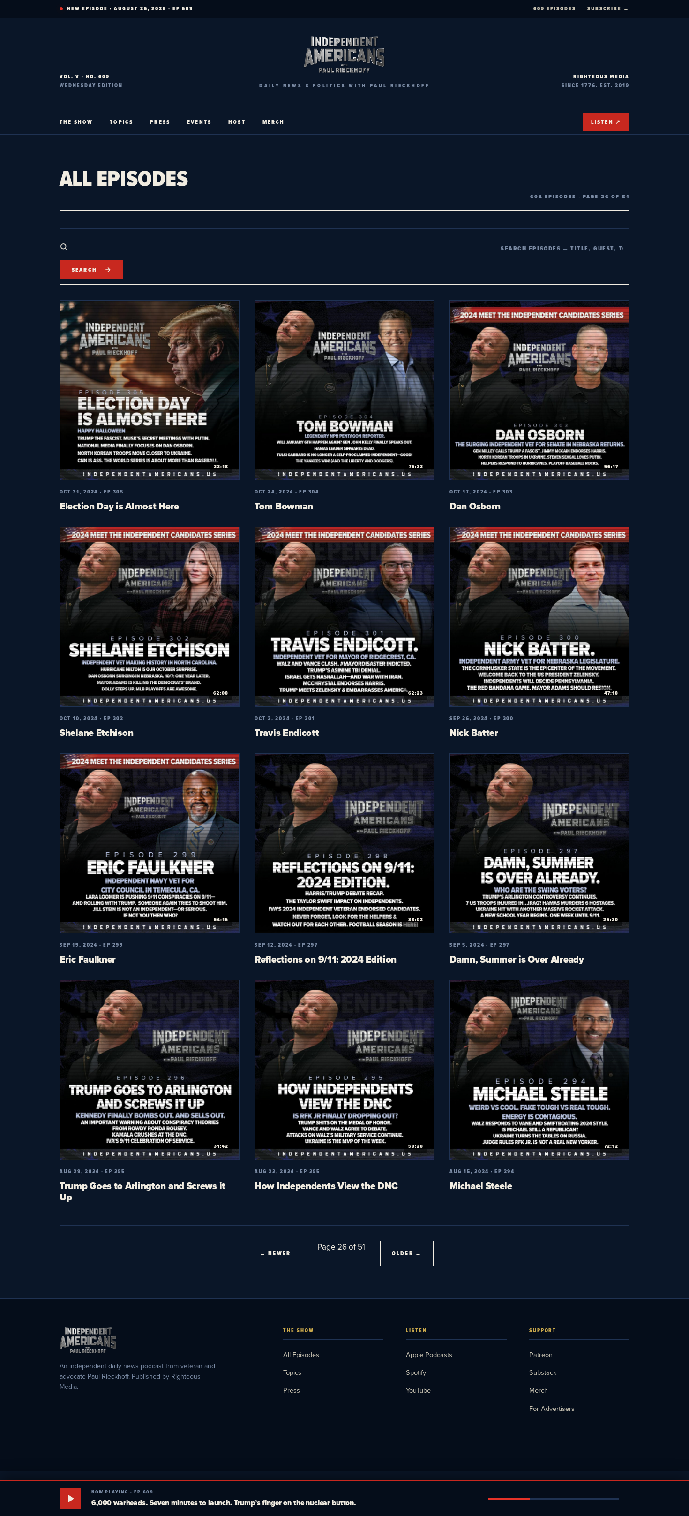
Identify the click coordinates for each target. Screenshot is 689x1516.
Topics (121, 122)
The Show (76, 122)
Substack (542, 1372)
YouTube (418, 1390)
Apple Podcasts (429, 1354)
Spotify (416, 1372)
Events (199, 122)
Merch (273, 122)
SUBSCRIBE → (608, 8)
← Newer (275, 1253)
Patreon (541, 1354)
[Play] (70, 1498)
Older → (407, 1253)
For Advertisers (552, 1408)
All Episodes (301, 1354)
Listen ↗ (606, 122)
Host (237, 122)
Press (160, 122)
